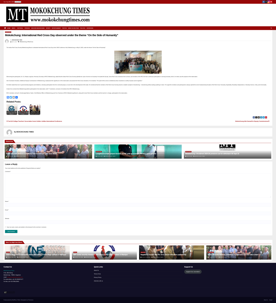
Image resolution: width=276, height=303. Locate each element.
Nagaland (143, 252)
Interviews (90, 28)
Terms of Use (97, 273)
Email (7, 210)
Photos (64, 28)
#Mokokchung (23, 41)
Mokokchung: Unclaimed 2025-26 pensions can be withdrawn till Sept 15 (212, 154)
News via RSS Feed (73, 28)
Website (7, 218)
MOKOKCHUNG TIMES (17, 40)
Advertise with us (98, 281)
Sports (48, 28)
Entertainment (56, 28)
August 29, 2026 (11, 257)
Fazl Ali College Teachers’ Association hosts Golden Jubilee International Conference (35, 121)
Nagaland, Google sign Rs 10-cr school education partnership (163, 255)
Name (7, 201)
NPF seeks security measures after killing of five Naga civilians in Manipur (100, 255)
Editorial (20, 28)
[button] (271, 28)
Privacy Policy (97, 277)
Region (8, 252)
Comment (8, 171)
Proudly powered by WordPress (10, 299)
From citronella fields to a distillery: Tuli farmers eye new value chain (31, 154)
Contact (270, 299)
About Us (96, 270)
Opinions (27, 28)
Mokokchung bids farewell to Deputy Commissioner (251, 121)
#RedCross (30, 41)
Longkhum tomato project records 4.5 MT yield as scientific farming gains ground (126, 154)
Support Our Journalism (193, 271)
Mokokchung (9, 151)
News (13, 28)
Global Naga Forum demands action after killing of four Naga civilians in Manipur (36, 255)
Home (8, 28)
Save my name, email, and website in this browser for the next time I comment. (26, 227)
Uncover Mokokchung (38, 28)
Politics (82, 28)
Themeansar (30, 299)
